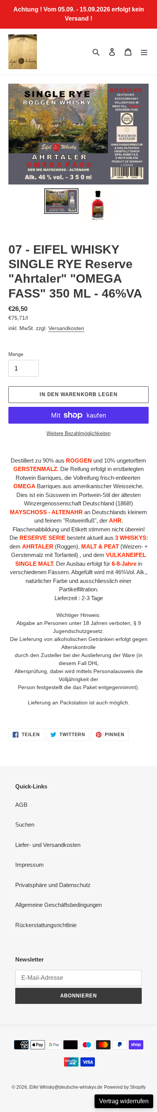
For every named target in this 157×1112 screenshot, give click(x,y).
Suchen (24, 824)
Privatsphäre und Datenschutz (53, 885)
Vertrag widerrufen (124, 1101)
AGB (21, 804)
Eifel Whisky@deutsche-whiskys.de (66, 1087)
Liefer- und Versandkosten (47, 845)
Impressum (29, 864)
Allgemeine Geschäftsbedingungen (58, 905)
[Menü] (144, 52)
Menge (15, 354)
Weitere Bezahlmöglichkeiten (78, 433)
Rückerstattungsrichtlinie (46, 925)
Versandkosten (66, 328)
